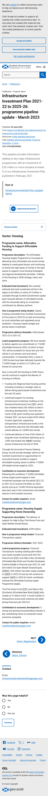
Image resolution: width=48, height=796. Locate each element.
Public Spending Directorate (23, 137)
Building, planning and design (19, 140)
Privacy (43, 760)
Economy (36, 140)
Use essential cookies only (24, 49)
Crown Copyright (9, 760)
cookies (13, 4)
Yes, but (11, 713)
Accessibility (7, 755)
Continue (8, 723)
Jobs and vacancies (28, 760)
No (8, 707)
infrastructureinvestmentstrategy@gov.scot (22, 678)
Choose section (10, 227)
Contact (29, 755)
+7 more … (15, 143)
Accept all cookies (24, 41)
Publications (15, 84)
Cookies (39, 755)
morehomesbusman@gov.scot (16, 502)
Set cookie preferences (24, 56)
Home (4, 84)
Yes (9, 700)
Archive (19, 755)
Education (6, 143)
